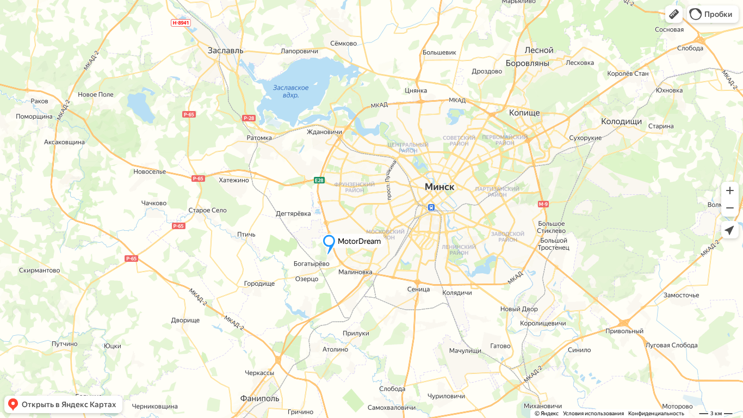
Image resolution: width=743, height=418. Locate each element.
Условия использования (593, 413)
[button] (674, 14)
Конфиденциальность (656, 413)
